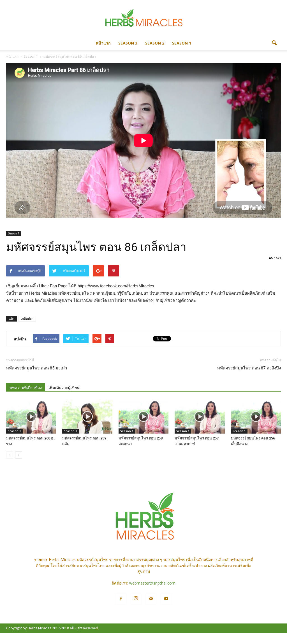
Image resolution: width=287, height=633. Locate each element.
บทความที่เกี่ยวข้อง (26, 387)
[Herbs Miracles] (143, 18)
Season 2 (154, 43)
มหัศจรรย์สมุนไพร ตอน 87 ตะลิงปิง (249, 368)
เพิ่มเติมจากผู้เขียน (64, 387)
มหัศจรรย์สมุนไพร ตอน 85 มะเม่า (36, 368)
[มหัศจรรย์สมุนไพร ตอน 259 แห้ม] (87, 416)
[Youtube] (166, 598)
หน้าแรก (103, 43)
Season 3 (127, 43)
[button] (274, 43)
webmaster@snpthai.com (152, 583)
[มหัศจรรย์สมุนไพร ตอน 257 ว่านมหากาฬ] (199, 416)
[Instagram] (136, 598)
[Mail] (151, 598)
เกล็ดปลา (27, 318)
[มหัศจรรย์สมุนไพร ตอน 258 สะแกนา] (143, 416)
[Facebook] (120, 598)
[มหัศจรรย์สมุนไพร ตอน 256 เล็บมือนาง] (256, 416)
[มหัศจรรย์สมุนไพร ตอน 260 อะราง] (31, 416)
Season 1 (181, 43)
